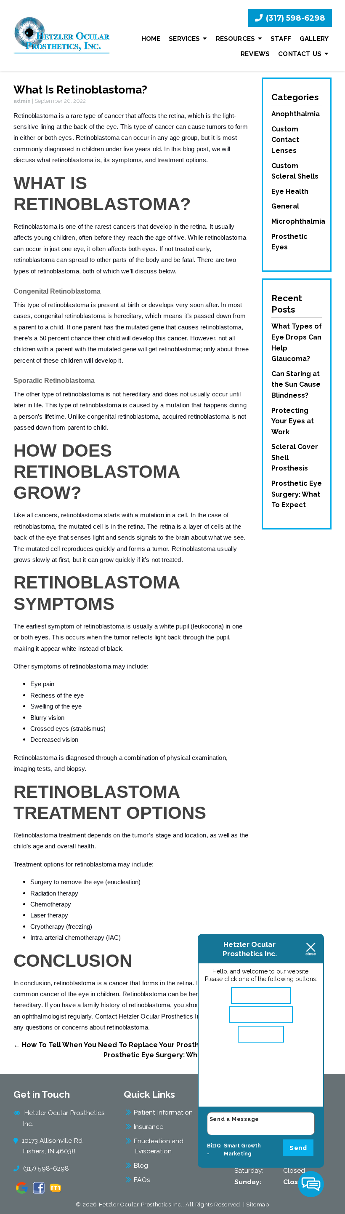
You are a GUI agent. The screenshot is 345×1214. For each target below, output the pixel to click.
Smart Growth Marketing (242, 1150)
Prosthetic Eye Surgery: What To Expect (176, 1055)
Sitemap (257, 1204)
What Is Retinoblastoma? (80, 89)
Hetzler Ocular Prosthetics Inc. (64, 1118)
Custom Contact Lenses (285, 140)
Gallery (314, 39)
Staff (281, 39)
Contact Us (299, 54)
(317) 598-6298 (294, 18)
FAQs (141, 1180)
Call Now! (265, 1034)
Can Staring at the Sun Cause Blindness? (296, 384)
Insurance (148, 1127)
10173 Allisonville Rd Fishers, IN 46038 (52, 1145)
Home (151, 39)
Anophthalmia (295, 114)
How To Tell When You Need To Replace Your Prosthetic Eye (120, 1045)
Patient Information (163, 1112)
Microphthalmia (298, 221)
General (285, 206)
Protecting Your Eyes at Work (292, 421)
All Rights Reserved (213, 1204)
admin (22, 101)
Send (298, 1148)
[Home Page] (62, 35)
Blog (140, 1165)
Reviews (255, 54)
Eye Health (289, 191)
